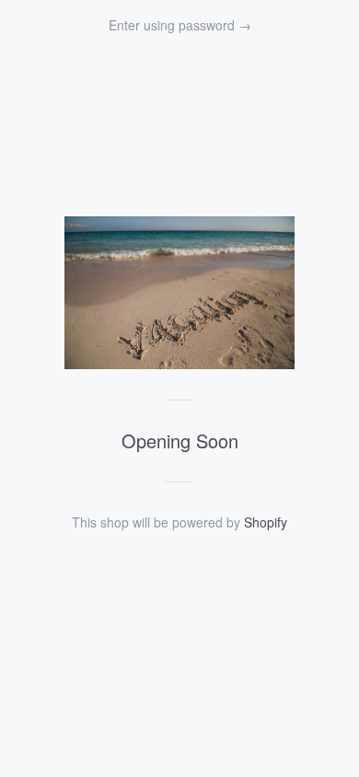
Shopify (265, 522)
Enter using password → (180, 25)
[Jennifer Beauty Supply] (179, 363)
